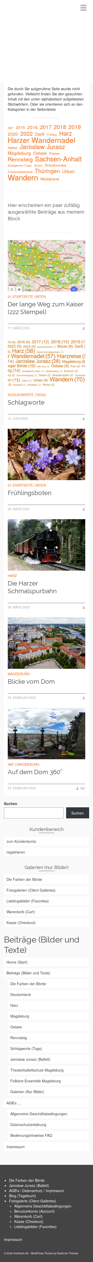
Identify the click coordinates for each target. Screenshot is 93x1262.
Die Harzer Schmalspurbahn (32, 587)
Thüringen (47, 170)
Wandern (23, 177)
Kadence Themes (67, 1253)
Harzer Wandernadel (41, 139)
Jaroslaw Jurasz (42, 146)
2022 (26, 133)
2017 (45, 127)
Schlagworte (26, 402)
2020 (13, 133)
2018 (60, 126)
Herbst (12, 147)
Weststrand (49, 178)
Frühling (52, 134)
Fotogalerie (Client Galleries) (32, 1200)
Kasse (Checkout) (28, 1221)
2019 (74, 126)
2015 (20, 127)
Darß (39, 133)
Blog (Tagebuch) (22, 1195)
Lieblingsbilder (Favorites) (35, 1226)
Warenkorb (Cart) (28, 1216)
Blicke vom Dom (31, 681)
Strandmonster (55, 165)
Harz (65, 133)
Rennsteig (20, 159)
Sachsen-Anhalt (58, 158)
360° (10, 128)
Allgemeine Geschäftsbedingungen (42, 1206)
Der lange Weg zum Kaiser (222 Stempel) (45, 308)
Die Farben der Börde (27, 1180)
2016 (32, 127)
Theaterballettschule (20, 172)
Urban (68, 171)
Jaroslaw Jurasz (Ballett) (29, 1185)
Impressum (13, 1239)
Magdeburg (19, 153)
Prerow (54, 153)
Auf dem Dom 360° (35, 772)
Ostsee (40, 153)
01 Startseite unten (27, 296)
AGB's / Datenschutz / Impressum (36, 1190)
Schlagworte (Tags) (20, 165)
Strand (38, 165)
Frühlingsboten (29, 493)
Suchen (10, 803)
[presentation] (46, 265)
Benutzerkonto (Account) (34, 1211)
